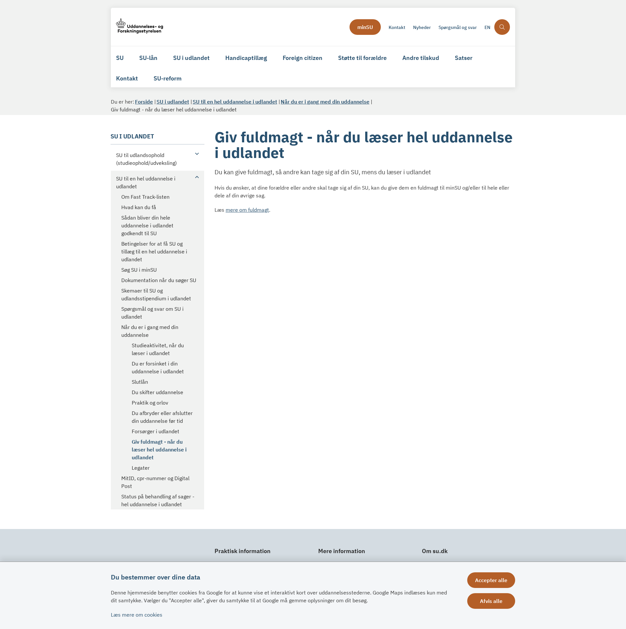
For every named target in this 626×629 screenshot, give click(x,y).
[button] (195, 153)
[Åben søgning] (502, 27)
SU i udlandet (191, 58)
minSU (365, 27)
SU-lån (148, 58)
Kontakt (127, 78)
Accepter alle (491, 580)
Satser (463, 58)
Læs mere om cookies (136, 614)
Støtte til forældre (362, 58)
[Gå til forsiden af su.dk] (231, 27)
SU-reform (168, 78)
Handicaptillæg (246, 58)
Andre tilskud (420, 58)
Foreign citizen (302, 58)
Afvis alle (491, 601)
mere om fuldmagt (247, 210)
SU (120, 58)
